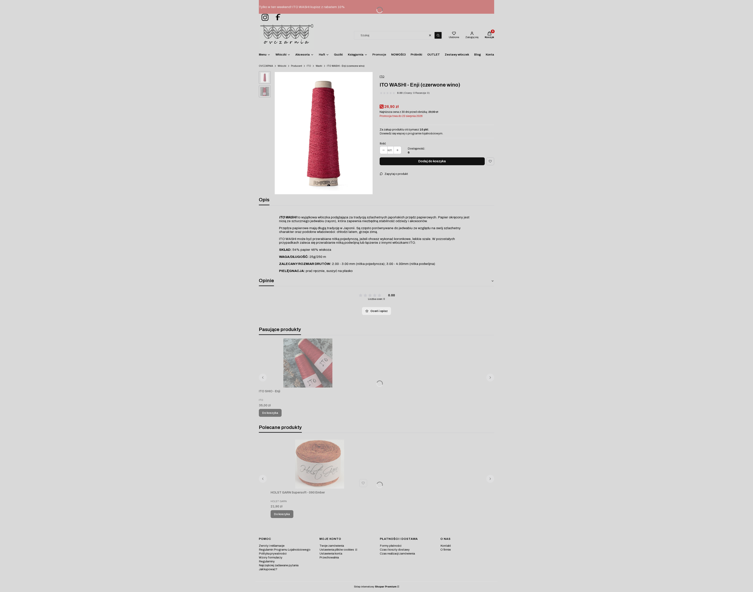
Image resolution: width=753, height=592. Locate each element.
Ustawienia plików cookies (337, 549)
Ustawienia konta (330, 553)
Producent (296, 66)
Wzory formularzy (270, 557)
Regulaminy (267, 561)
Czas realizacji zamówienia (397, 553)
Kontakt (445, 545)
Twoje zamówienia (331, 545)
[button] (438, 35)
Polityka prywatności (272, 553)
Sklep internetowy (375, 586)
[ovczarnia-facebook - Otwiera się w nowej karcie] (276, 17)
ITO (309, 66)
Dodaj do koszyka (432, 161)
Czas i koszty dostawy (395, 549)
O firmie (445, 549)
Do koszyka (270, 412)
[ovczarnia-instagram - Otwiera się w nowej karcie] (264, 17)
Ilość (383, 143)
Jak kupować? (268, 569)
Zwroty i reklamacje (272, 545)
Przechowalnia (329, 557)
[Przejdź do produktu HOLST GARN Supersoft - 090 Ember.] (320, 464)
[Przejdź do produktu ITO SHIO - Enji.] (308, 363)
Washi (319, 66)
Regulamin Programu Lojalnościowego (284, 549)
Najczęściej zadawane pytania (278, 565)
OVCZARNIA (266, 66)
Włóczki (282, 66)
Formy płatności (390, 545)
